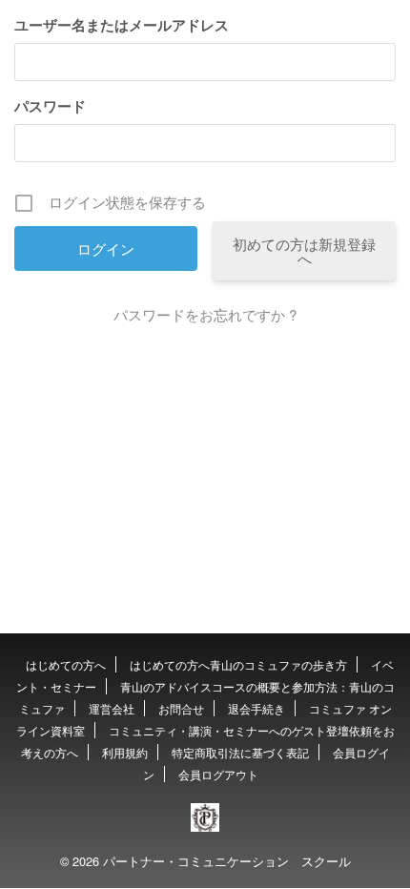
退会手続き (256, 708)
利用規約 (125, 752)
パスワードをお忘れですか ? (205, 314)
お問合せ (181, 708)
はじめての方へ (66, 664)
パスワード (50, 105)
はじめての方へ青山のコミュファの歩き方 (238, 664)
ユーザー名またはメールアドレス (121, 24)
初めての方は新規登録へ (304, 251)
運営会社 (111, 708)
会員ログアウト (218, 774)
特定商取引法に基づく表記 (240, 752)
